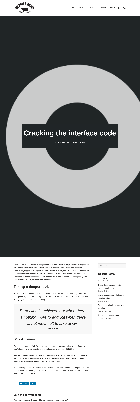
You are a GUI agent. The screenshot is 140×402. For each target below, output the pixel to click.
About (103, 8)
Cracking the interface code (108, 315)
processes (24, 383)
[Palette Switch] (119, 8)
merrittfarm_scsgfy (63, 142)
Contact (112, 8)
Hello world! (102, 278)
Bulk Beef (82, 8)
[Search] (124, 8)
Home (73, 8)
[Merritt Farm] (25, 8)
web (33, 383)
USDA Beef (93, 8)
